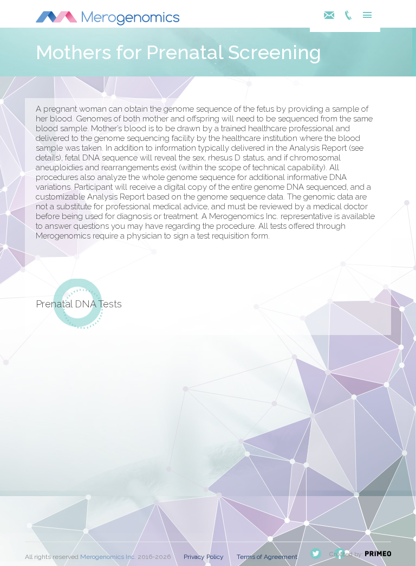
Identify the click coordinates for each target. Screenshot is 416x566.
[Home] (107, 23)
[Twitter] (315, 557)
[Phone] (348, 16)
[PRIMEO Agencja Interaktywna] (378, 554)
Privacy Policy (204, 557)
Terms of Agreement (267, 557)
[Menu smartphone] (364, 16)
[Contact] (332, 16)
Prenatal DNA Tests (79, 304)
